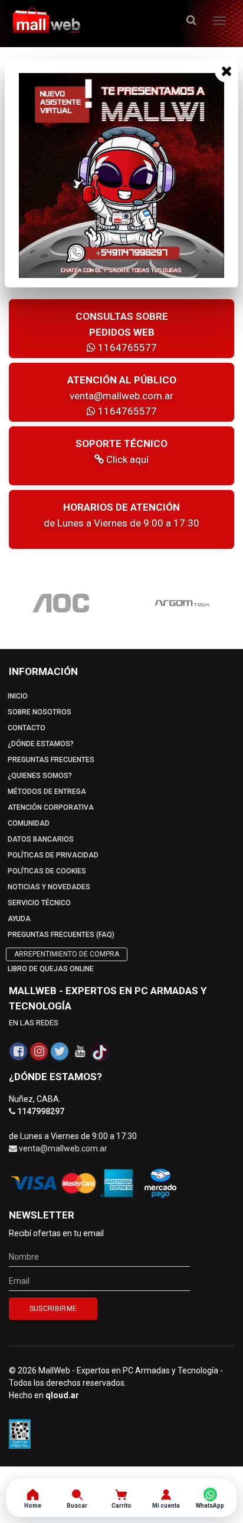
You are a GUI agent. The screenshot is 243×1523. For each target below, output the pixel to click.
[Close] (226, 70)
